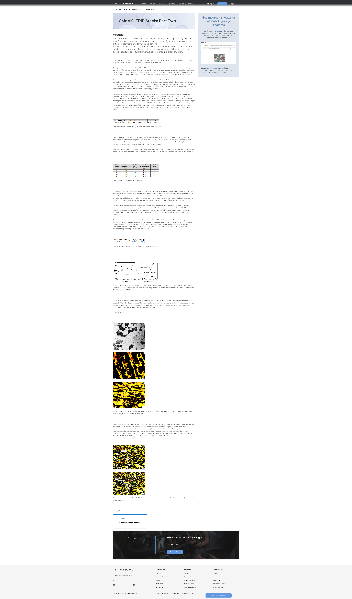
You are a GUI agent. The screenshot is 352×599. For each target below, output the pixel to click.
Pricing (186, 573)
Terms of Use (175, 593)
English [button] (210, 4)
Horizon (204, 70)
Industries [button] (142, 4)
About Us (158, 573)
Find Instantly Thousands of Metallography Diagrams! (218, 21)
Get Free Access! (218, 595)
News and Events (218, 587)
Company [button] (172, 4)
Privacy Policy (185, 593)
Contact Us (182, 4)
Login (232, 4)
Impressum (165, 593)
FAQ (193, 593)
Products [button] (152, 4)
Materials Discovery (190, 587)
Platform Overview (190, 577)
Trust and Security (161, 577)
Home (157, 593)
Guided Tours (217, 580)
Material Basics (189, 584)
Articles (215, 573)
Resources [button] (162, 4)
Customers (159, 584)
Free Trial (222, 4)
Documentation (218, 577)
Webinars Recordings (219, 584)
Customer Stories (189, 580)
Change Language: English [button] (122, 576)
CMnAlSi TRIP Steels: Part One (129, 523)
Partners (158, 580)
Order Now (191, 4)
